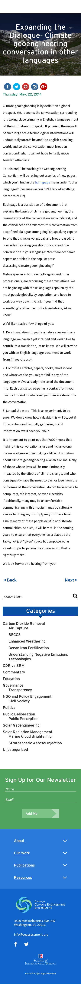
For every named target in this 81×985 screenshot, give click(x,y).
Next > (71, 580)
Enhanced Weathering (27, 641)
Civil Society (19, 701)
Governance (13, 685)
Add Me (31, 813)
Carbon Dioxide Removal (24, 623)
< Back (10, 580)
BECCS (14, 635)
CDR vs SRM (13, 665)
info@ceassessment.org (31, 934)
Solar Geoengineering (21, 725)
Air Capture (18, 628)
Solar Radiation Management (27, 732)
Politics (9, 707)
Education (11, 679)
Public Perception (23, 719)
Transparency (20, 690)
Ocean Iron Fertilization (28, 648)
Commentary (14, 672)
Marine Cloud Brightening (30, 736)
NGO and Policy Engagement (27, 696)
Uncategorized (15, 749)
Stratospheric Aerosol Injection (35, 743)
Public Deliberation (19, 714)
